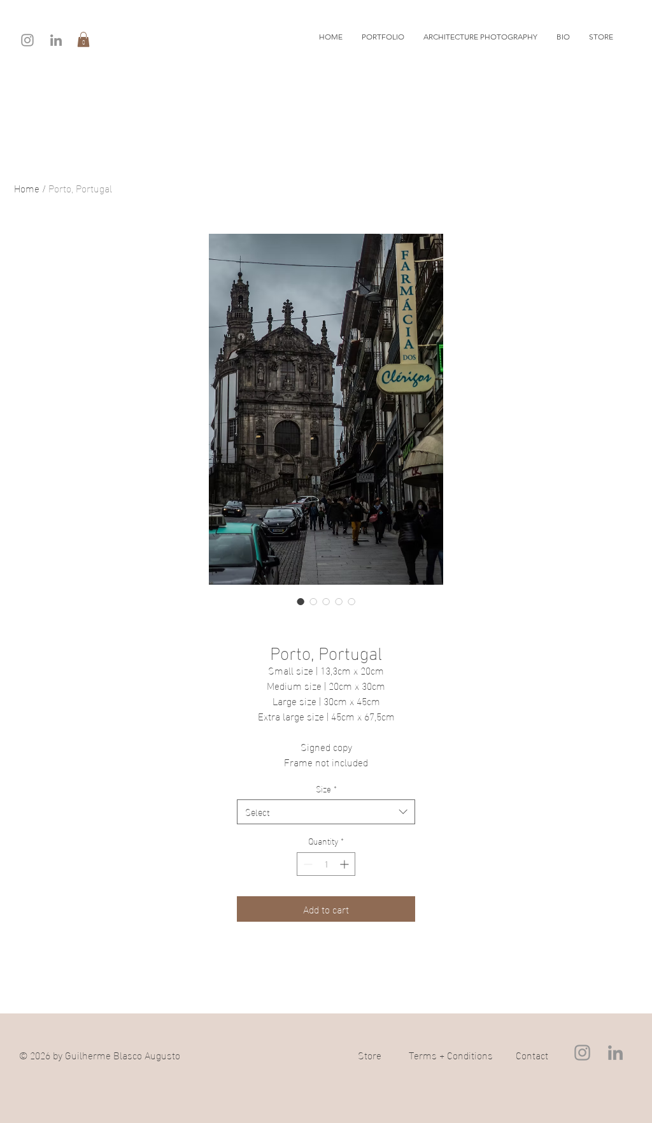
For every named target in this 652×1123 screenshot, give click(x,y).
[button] (83, 39)
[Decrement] (307, 864)
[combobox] (326, 811)
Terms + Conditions (451, 1054)
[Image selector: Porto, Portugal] (300, 601)
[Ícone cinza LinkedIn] (56, 40)
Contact (532, 1054)
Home (26, 187)
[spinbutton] (326, 864)
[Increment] (345, 864)
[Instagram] (27, 40)
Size (326, 788)
